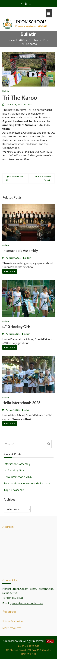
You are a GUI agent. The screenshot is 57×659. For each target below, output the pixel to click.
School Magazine (12, 621)
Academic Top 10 (15, 178)
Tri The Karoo (19, 97)
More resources (11, 628)
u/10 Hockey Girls (16, 327)
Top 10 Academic (14, 490)
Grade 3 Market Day (43, 178)
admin (29, 104)
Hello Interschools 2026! (21, 403)
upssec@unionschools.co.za (26, 603)
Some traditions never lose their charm (27, 483)
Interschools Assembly (20, 250)
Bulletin (6, 91)
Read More (9, 271)
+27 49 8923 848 (29, 646)
